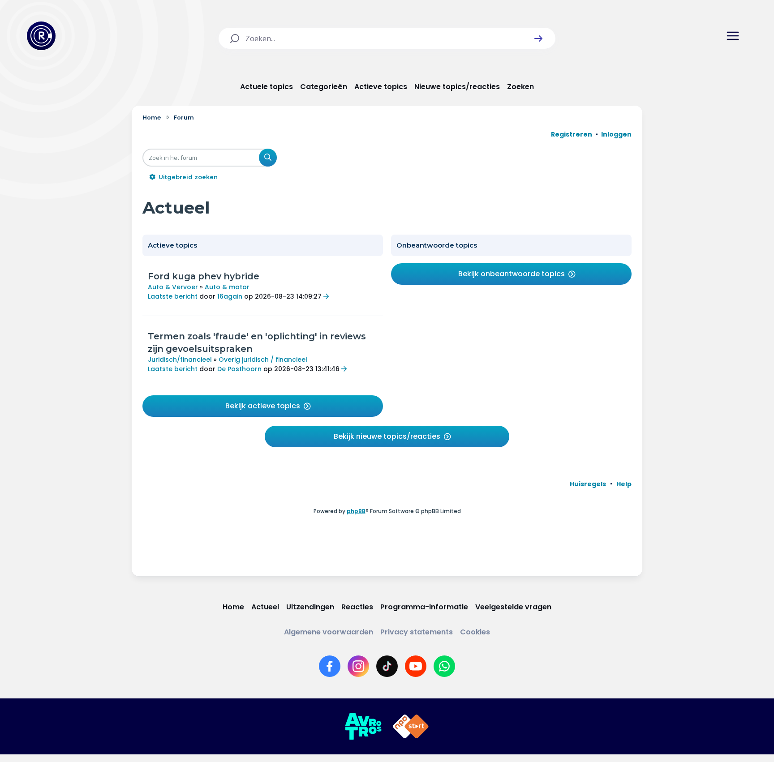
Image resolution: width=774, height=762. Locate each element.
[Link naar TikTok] (387, 666)
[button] (538, 38)
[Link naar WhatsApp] (444, 666)
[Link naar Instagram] (358, 666)
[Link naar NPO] (410, 726)
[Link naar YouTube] (415, 666)
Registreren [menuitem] (571, 134)
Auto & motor (227, 287)
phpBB (356, 511)
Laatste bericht (173, 296)
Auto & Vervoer (173, 287)
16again (229, 296)
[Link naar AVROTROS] (363, 727)
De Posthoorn (239, 368)
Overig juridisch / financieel (263, 359)
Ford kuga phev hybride (203, 276)
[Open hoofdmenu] (732, 35)
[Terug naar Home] (41, 35)
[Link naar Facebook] (329, 666)
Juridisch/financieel (180, 359)
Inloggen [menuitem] (616, 134)
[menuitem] (588, 483)
